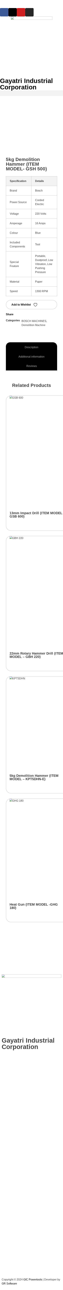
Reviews (31, 366)
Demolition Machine (33, 325)
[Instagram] (29, 12)
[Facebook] (4, 12)
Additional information (31, 356)
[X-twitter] (12, 12)
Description (31, 347)
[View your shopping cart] (2, 106)
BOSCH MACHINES (34, 321)
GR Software (9, 1283)
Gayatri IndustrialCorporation (26, 84)
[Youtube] (21, 12)
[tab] (31, 347)
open (55, 127)
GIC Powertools (32, 1279)
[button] (31, 93)
